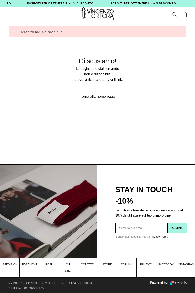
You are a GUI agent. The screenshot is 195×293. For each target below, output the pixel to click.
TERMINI (126, 264)
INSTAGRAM (186, 264)
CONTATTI (87, 264)
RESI (48, 264)
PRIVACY (146, 264)
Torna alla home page (97, 96)
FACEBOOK (166, 264)
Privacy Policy (159, 236)
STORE (107, 264)
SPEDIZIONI (10, 264)
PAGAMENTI (30, 264)
